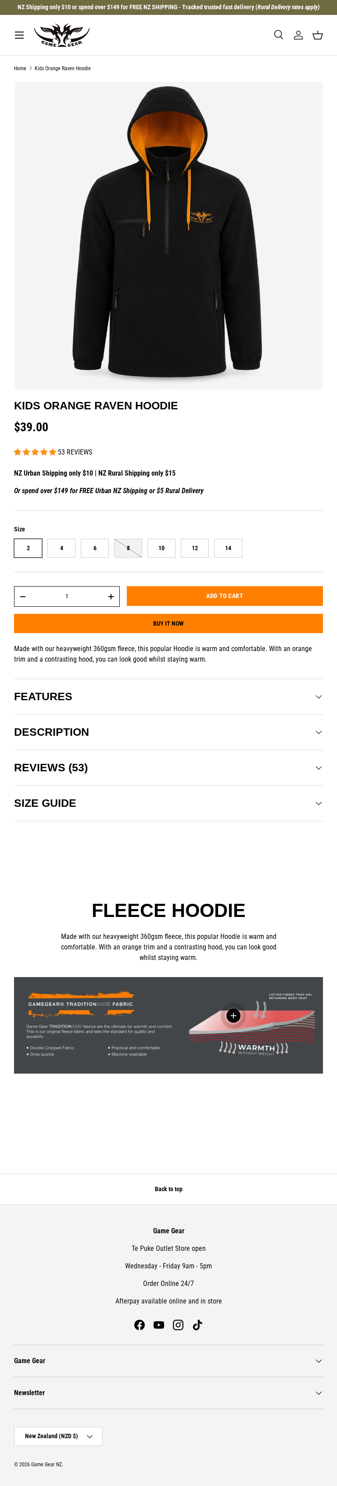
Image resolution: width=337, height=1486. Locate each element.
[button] (317, 35)
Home (20, 68)
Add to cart (224, 595)
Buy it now (168, 623)
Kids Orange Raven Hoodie (63, 68)
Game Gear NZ (46, 1464)
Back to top (169, 1188)
